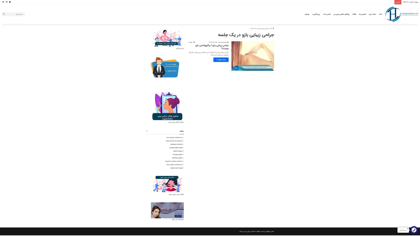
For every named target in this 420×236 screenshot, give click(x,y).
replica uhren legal (176, 168)
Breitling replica (177, 158)
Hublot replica (177, 151)
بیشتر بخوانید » (221, 59)
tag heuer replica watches (173, 161)
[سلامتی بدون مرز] (402, 14)
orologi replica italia (176, 148)
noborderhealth (222, 42)
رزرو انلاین (317, 14)
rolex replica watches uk (174, 165)
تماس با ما (327, 14)
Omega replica (177, 154)
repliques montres (176, 144)
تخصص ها (362, 14)
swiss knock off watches (174, 141)
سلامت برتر (372, 14)
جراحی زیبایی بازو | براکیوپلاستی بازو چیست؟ (212, 47)
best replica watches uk (174, 137)
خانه (380, 14)
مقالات (354, 14)
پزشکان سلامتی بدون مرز (341, 14)
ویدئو (307, 14)
